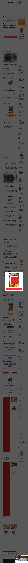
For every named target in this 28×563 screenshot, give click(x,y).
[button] (22, 272)
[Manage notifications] (1, 561)
